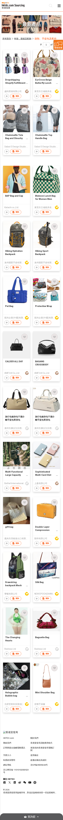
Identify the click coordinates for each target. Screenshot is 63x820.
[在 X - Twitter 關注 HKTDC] (9, 782)
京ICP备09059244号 (39, 765)
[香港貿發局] (31, 734)
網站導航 (7, 765)
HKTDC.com (8, 738)
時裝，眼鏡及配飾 (22, 38)
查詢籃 (31, 816)
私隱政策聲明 (9, 760)
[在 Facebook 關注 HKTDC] (4, 782)
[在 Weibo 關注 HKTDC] (19, 782)
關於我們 (34, 738)
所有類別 (6, 38)
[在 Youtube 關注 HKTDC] (29, 782)
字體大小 (7, 755)
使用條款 (34, 755)
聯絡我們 (7, 743)
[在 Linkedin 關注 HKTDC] (14, 782)
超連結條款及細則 (38, 760)
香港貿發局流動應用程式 (41, 743)
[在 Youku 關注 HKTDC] (34, 782)
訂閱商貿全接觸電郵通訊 (14, 748)
